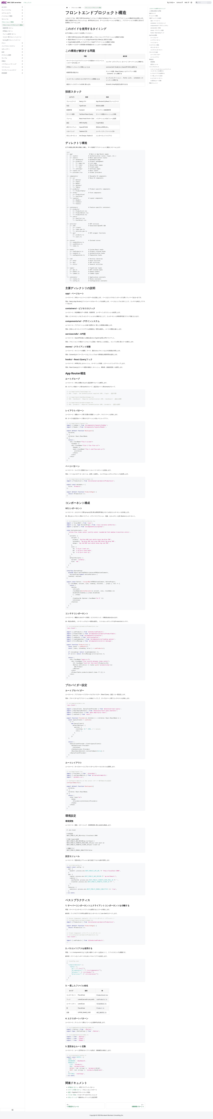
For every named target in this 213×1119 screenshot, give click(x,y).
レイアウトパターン (155, 40)
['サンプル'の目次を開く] (22, 58)
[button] (12, 10)
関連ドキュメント (153, 83)
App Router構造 (153, 35)
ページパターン (154, 42)
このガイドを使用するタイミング (157, 8)
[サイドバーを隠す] (12, 1109)
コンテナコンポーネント (156, 50)
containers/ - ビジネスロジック (158, 23)
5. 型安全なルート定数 (156, 80)
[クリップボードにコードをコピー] (143, 152)
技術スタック (152, 13)
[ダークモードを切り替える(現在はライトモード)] (191, 2)
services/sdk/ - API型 (156, 28)
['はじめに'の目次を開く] (22, 7)
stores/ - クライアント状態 (157, 30)
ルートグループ (154, 37)
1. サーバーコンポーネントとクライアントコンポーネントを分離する (161, 70)
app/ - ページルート (155, 20)
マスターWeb (72, 1095)
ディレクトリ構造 (153, 16)
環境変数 (153, 62)
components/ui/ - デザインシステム (159, 25)
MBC (186, 2)
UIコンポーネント (155, 47)
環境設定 (151, 59)
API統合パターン (73, 1087)
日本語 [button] (171, 2)
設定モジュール (154, 64)
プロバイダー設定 (153, 52)
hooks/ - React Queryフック (157, 33)
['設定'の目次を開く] (22, 52)
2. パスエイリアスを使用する (158, 73)
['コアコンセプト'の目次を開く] (22, 13)
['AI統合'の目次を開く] (22, 61)
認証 (69, 1092)
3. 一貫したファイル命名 (156, 76)
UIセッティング (72, 1097)
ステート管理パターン (74, 1090)
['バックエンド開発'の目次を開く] (22, 16)
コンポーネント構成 (154, 45)
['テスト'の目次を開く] (22, 43)
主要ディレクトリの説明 (155, 18)
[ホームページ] (67, 7)
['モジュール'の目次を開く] (22, 19)
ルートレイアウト (155, 57)
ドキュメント (27, 2)
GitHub (179, 2)
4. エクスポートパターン (156, 78)
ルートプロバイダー (155, 54)
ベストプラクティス (154, 67)
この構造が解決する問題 (155, 11)
